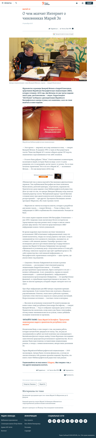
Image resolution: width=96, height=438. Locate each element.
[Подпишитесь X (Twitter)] (58, 421)
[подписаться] (85, 421)
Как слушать (29, 420)
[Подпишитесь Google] (50, 421)
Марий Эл (26, 9)
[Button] (53, 29)
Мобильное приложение (9, 420)
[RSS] (76, 421)
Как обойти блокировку (32, 424)
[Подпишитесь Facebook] (54, 421)
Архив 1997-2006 (6, 427)
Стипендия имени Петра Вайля (11, 424)
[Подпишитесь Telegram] (67, 421)
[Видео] (77, 3)
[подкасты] (82, 3)
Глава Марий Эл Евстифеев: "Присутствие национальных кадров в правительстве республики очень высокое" (45, 322)
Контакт (4, 431)
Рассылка (28, 427)
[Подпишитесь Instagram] (72, 421)
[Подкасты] (81, 421)
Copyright (28, 431)
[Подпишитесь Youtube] (63, 421)
